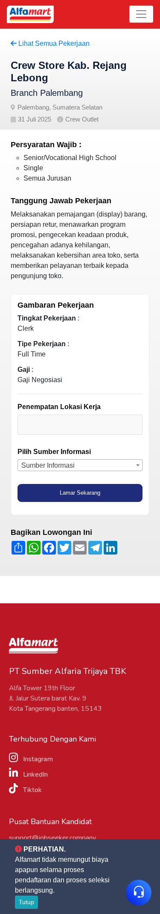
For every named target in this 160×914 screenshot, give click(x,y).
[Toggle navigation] (141, 14)
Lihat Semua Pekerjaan (53, 43)
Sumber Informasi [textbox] (48, 465)
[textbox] (60, 424)
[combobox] (80, 425)
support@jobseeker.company (52, 838)
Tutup (26, 902)
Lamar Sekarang (80, 493)
